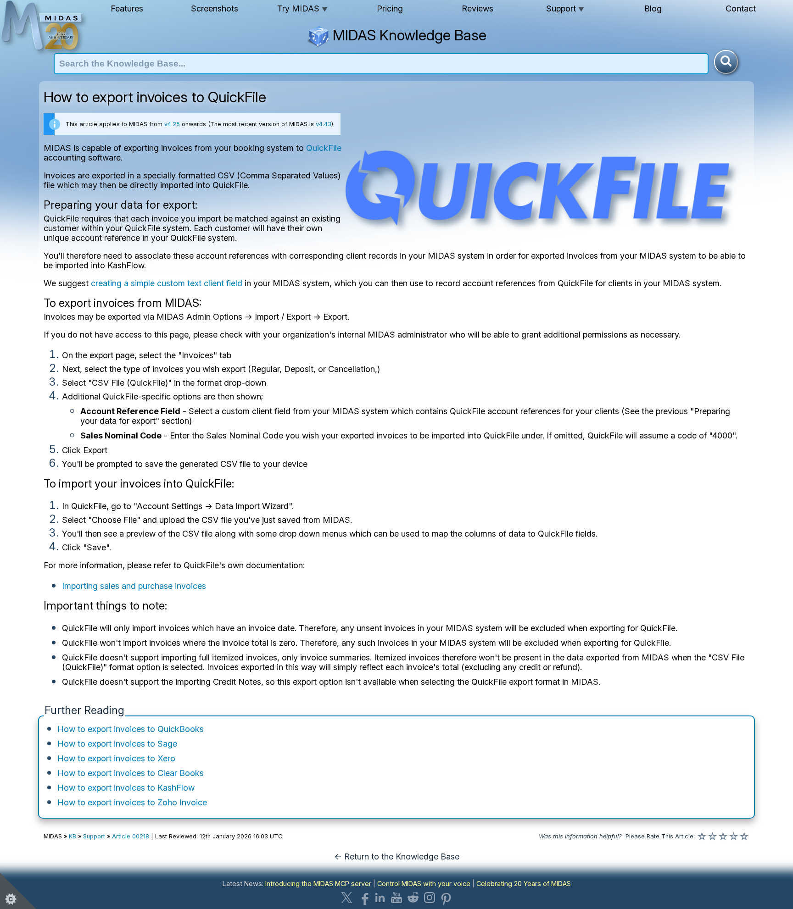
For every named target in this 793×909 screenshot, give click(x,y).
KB (72, 836)
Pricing (390, 8)
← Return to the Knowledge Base (396, 856)
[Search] (726, 62)
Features (127, 8)
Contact (741, 8)
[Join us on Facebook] (363, 897)
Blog (653, 8)
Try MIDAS (302, 8)
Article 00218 (130, 836)
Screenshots (214, 8)
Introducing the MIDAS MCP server (318, 883)
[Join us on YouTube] (396, 897)
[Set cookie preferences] (18, 890)
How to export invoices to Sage (117, 743)
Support (565, 8)
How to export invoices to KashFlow (126, 788)
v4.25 (172, 124)
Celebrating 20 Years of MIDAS (523, 883)
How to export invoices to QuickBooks (130, 729)
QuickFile (323, 148)
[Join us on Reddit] (413, 897)
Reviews (477, 8)
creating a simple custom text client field (166, 283)
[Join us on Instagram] (429, 897)
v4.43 (323, 124)
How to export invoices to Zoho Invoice (132, 802)
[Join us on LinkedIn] (380, 897)
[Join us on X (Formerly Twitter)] (347, 897)
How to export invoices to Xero (116, 758)
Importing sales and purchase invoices (134, 586)
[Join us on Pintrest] (446, 897)
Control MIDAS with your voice (423, 883)
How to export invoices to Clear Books (130, 773)
